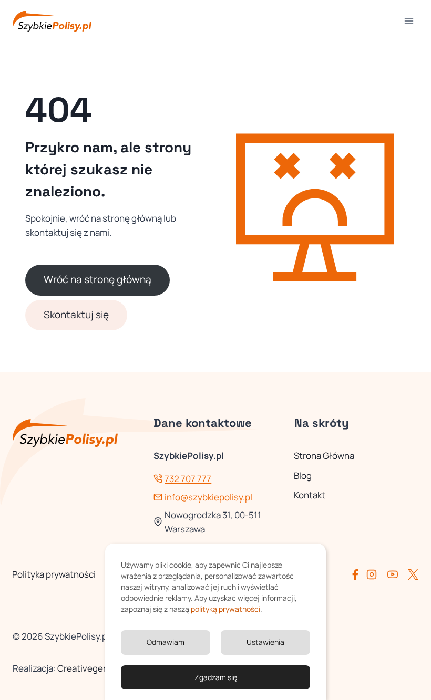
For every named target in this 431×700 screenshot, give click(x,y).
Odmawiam (165, 642)
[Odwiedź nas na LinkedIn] (413, 574)
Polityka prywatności (54, 574)
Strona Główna (324, 456)
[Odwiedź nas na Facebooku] (357, 574)
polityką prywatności (225, 609)
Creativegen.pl (87, 668)
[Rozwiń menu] (408, 21)
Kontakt (309, 495)
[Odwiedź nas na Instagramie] (375, 574)
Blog (303, 475)
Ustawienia (265, 642)
